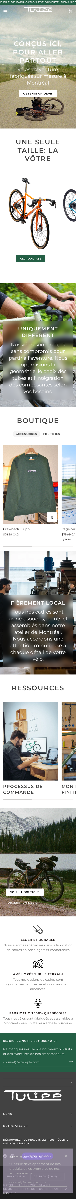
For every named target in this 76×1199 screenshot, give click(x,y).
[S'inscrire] (63, 1182)
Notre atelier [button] (15, 1125)
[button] (38, 1082)
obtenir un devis (22, 902)
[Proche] (67, 1156)
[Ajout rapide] (52, 517)
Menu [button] (7, 1113)
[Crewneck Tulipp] (30, 484)
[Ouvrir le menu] (9, 10)
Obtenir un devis (38, 93)
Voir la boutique (25, 892)
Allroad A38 (31, 258)
